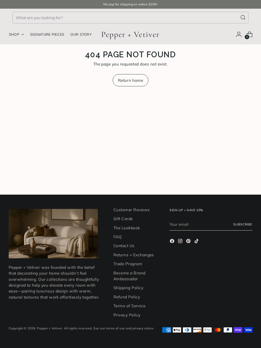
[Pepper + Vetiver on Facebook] (172, 241)
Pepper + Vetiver (49, 328)
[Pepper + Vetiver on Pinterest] (189, 241)
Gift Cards (123, 218)
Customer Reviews (131, 209)
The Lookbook (126, 227)
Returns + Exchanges (133, 254)
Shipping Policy (128, 287)
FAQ (117, 236)
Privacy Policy (127, 314)
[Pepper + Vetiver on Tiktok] (197, 241)
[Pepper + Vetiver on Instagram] (181, 241)
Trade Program (127, 263)
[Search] (243, 17)
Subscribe (242, 224)
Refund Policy (126, 296)
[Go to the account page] (239, 34)
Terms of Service (129, 305)
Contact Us (124, 245)
